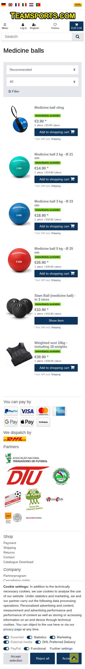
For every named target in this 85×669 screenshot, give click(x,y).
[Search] (77, 37)
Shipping (56, 139)
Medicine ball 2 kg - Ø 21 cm (53, 156)
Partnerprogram (14, 575)
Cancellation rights (16, 580)
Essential (17, 637)
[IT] (24, 5)
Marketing (64, 637)
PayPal (16, 648)
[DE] (3, 5)
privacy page (12, 629)
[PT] (38, 5)
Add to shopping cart (54, 132)
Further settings (61, 648)
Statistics (40, 637)
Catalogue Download (18, 562)
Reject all (42, 658)
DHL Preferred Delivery (58, 642)
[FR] (17, 5)
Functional (38, 648)
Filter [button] (15, 91)
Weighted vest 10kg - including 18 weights (50, 345)
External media (21, 642)
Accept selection (16, 658)
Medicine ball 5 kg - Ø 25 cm (53, 250)
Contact (9, 557)
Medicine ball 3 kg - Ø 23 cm (53, 203)
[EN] (10, 5)
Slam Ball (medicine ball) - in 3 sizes (54, 297)
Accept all (69, 658)
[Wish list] (55, 26)
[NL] (31, 5)
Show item (56, 320)
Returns (9, 552)
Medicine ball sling (49, 107)
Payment (9, 543)
